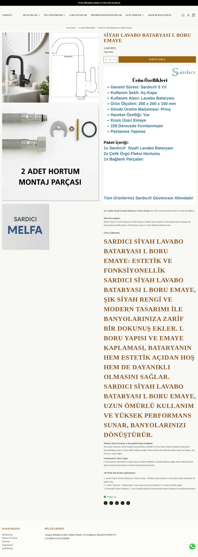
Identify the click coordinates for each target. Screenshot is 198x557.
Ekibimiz (6, 541)
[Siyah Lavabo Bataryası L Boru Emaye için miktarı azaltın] (105, 59)
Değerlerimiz (7, 545)
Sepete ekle (157, 59)
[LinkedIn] (117, 503)
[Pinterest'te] (122, 503)
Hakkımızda (7, 535)
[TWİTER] (111, 503)
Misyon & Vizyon (9, 538)
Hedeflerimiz (7, 548)
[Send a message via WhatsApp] (192, 546)
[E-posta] (128, 503)
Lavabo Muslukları (87, 28)
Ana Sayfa (70, 28)
